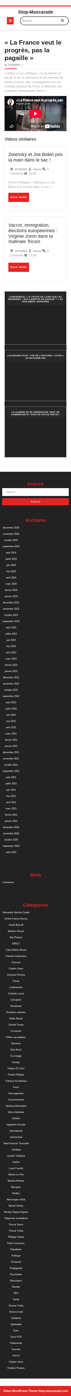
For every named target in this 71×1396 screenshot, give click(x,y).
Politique (16, 1255)
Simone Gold (16, 1311)
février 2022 (11, 739)
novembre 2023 (11, 608)
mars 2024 (11, 583)
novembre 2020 (11, 833)
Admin (37, 169)
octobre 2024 (11, 540)
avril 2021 (11, 802)
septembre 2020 (11, 846)
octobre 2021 (11, 764)
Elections (16, 1043)
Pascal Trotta (16, 1230)
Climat (16, 981)
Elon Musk (16, 1049)
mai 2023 (11, 646)
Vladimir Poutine (16, 1368)
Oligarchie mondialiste (16, 1218)
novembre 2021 (11, 758)
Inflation (16, 1118)
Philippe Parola (16, 1237)
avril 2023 (11, 652)
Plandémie (15, 1249)
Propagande (16, 1268)
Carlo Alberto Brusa (16, 949)
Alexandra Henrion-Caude (16, 912)
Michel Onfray (16, 1205)
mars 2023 (11, 658)
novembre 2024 (11, 534)
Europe (16, 1062)
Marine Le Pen (16, 1174)
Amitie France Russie (16, 918)
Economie (16, 1031)
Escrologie (15, 1056)
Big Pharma (16, 937)
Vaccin (15, 1355)
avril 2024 (11, 577)
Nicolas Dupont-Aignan (16, 1212)
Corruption (16, 999)
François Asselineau (16, 1081)
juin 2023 (11, 640)
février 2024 (11, 590)
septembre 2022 (11, 696)
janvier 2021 (11, 821)
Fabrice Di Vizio (16, 1068)
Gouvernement (16, 1099)
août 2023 (11, 627)
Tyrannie (15, 1349)
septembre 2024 (11, 546)
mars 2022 (11, 733)
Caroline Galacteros (16, 956)
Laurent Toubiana (16, 1155)
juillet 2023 (11, 633)
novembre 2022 (11, 683)
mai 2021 (11, 796)
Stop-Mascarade (35, 12)
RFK (16, 1293)
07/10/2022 (21, 169)
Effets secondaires (16, 1037)
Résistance (16, 1280)
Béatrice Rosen (16, 931)
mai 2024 (11, 571)
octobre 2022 (11, 690)
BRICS (16, 943)
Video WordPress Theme (20, 1391)
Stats (16, 1330)
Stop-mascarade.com (53, 1391)
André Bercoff (16, 925)
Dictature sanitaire (15, 1012)
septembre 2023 (11, 621)
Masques (16, 1187)
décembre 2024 (11, 527)
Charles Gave (16, 968)
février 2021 (11, 814)
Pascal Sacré (16, 1224)
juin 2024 (11, 565)
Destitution (16, 1006)
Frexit (16, 1087)
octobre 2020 (11, 839)
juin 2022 (11, 715)
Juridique (16, 1149)
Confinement (16, 987)
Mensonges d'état (16, 1199)
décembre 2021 (11, 752)
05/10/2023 (21, 251)
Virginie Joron (16, 1361)
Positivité (16, 1262)
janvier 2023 (11, 671)
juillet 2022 (11, 708)
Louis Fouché (16, 1168)
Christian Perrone (16, 974)
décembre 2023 (11, 602)
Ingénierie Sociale (16, 1124)
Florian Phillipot (16, 1074)
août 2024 (11, 552)
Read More (19, 199)
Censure (16, 962)
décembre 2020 (11, 827)
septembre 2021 (11, 771)
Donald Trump (16, 1024)
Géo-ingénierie (15, 1093)
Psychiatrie (16, 1274)
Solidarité (16, 1318)
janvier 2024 (11, 596)
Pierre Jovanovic (16, 1243)
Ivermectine (16, 1137)
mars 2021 (11, 808)
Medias (16, 1193)
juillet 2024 (11, 558)
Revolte (16, 1286)
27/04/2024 (14, 65)
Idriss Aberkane (16, 1112)
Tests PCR (16, 1336)
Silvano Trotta (16, 1305)
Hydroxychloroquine (16, 1106)
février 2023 (11, 665)
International (15, 1130)
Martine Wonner (16, 1180)
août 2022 (11, 702)
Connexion (8, 882)
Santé (16, 1299)
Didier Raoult (16, 1018)
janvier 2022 (11, 746)
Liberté (15, 1162)
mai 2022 (11, 721)
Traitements (16, 1343)
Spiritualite (15, 1324)
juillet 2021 (11, 783)
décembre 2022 (11, 677)
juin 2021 (11, 789)
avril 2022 (11, 727)
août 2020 (11, 852)
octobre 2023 (11, 615)
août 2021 (11, 777)
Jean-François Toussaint (16, 1143)
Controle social (16, 993)
